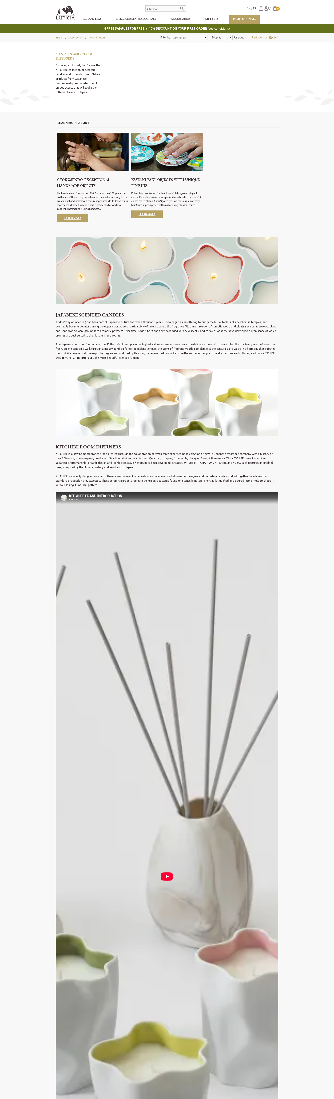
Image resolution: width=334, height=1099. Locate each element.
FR (254, 8)
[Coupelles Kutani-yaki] (167, 152)
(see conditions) (167, 28)
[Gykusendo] (93, 152)
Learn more (72, 218)
